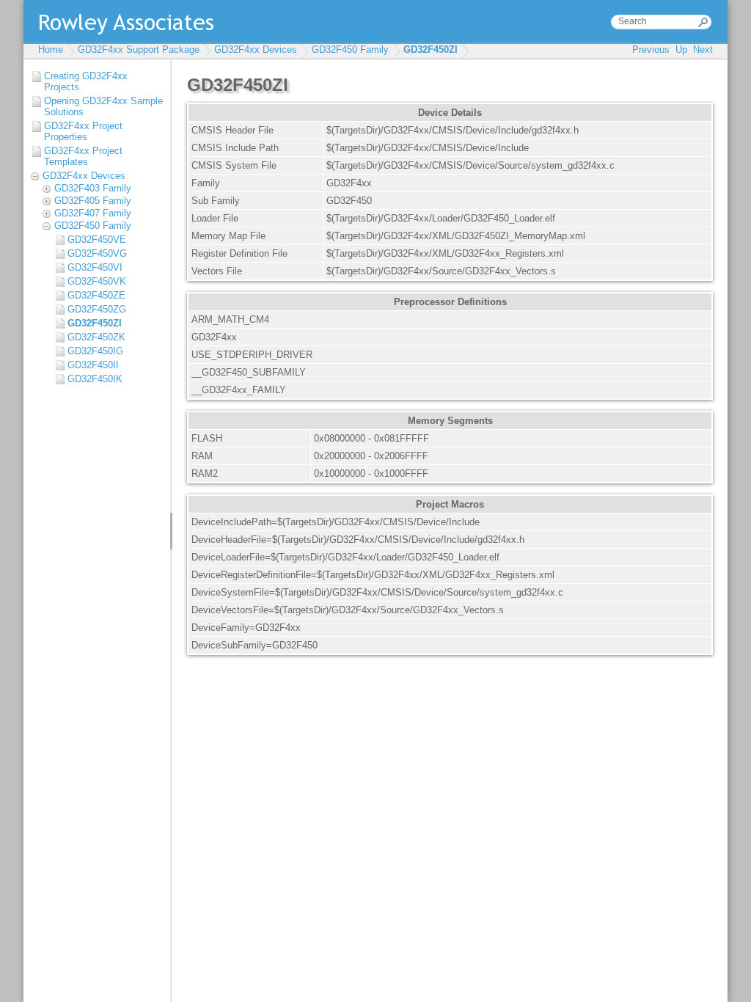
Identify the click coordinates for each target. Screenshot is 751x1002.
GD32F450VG (97, 253)
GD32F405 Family (92, 200)
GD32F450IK (94, 378)
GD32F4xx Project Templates (83, 156)
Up (681, 49)
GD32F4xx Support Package (138, 49)
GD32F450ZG (96, 309)
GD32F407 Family (92, 213)
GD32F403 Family (92, 188)
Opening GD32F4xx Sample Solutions (103, 106)
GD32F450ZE (96, 295)
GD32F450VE (96, 239)
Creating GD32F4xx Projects (86, 81)
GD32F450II (93, 364)
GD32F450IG (95, 350)
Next (703, 49)
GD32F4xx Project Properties (83, 131)
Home (50, 49)
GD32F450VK (96, 281)
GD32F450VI (94, 267)
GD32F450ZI (430, 49)
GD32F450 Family (350, 49)
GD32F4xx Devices (255, 49)
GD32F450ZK (96, 337)
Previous (651, 49)
